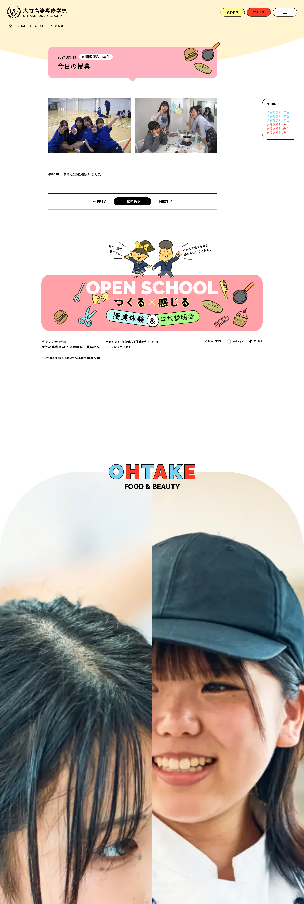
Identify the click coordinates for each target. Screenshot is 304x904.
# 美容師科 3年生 (278, 132)
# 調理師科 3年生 (96, 56)
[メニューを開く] (285, 12)
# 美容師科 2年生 (278, 128)
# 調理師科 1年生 (278, 112)
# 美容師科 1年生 (278, 124)
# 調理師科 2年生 (278, 116)
